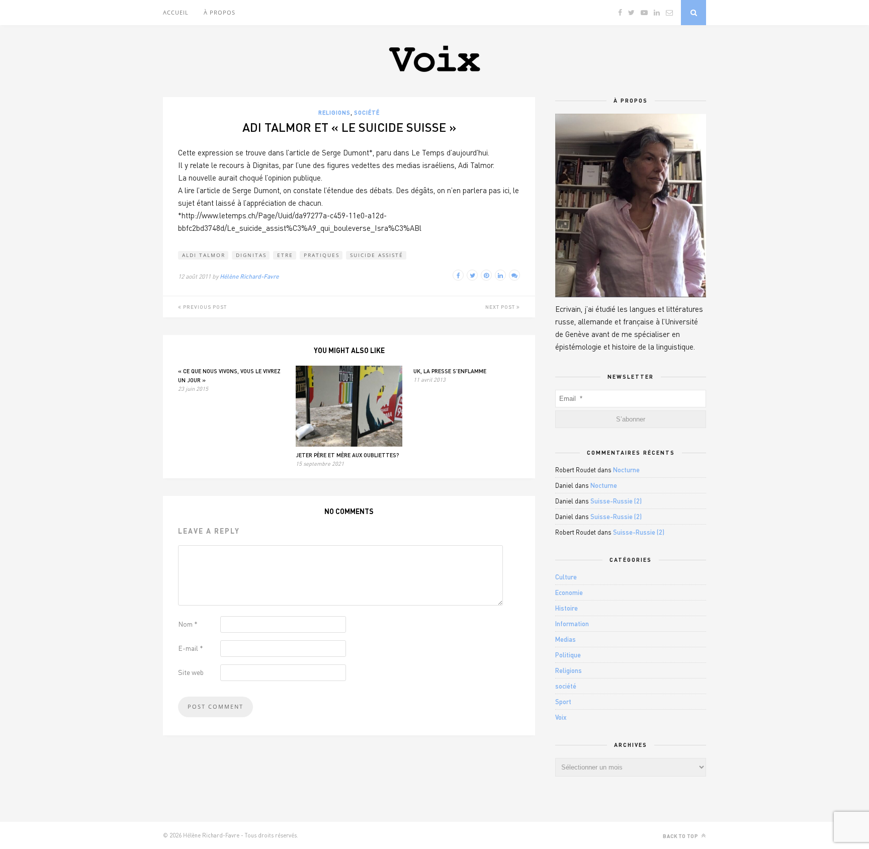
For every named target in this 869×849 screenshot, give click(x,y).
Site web (191, 672)
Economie (569, 592)
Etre (285, 255)
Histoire (566, 608)
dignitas (251, 255)
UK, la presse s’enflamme (449, 371)
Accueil (176, 12)
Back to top (681, 836)
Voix (561, 717)
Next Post (500, 307)
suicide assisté (376, 255)
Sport (563, 702)
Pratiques (321, 255)
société (367, 112)
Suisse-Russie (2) (616, 501)
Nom (188, 624)
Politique (568, 655)
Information (572, 624)
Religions (334, 112)
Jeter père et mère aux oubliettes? (347, 455)
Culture (566, 577)
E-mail (190, 648)
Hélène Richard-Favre (249, 276)
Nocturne (626, 470)
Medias (565, 639)
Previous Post (204, 307)
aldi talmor (203, 255)
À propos (219, 12)
